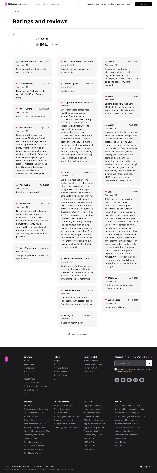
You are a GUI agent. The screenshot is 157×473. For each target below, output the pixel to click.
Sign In (129, 4)
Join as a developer (62, 368)
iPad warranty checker (93, 435)
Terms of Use (37, 466)
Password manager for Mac (35, 427)
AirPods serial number (93, 420)
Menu (121, 4)
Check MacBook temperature (126, 435)
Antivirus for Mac (31, 416)
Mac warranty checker (93, 431)
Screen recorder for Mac (34, 413)
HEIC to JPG (89, 438)
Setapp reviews (60, 372)
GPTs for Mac (89, 449)
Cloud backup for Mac (33, 453)
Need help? (26, 466)
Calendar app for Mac (33, 442)
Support (57, 361)
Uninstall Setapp (31, 390)
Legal (26, 394)
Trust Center (59, 364)
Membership (109, 4)
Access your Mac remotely (125, 420)
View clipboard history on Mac (127, 405)
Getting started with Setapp (35, 386)
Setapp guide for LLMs (63, 405)
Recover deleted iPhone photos (127, 413)
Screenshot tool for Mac (34, 446)
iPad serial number (92, 416)
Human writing (90, 368)
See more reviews (80, 334)
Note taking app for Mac (34, 435)
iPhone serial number (93, 409)
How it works (29, 372)
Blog (56, 379)
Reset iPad (119, 446)
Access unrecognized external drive (129, 416)
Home (26, 361)
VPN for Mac (29, 405)
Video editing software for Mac (37, 431)
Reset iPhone (120, 442)
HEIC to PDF (89, 446)
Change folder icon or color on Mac (129, 409)
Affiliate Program (61, 375)
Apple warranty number (94, 427)
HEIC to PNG (89, 442)
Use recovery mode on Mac (126, 424)
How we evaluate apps (93, 364)
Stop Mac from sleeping (124, 431)
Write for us (89, 372)
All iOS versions (60, 413)
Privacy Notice (126, 372)
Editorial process (91, 361)
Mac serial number (92, 413)
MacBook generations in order (67, 416)
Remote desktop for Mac (34, 449)
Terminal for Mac (31, 438)
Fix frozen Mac (120, 438)
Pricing (27, 375)
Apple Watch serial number (95, 424)
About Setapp (29, 379)
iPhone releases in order (64, 420)
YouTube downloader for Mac (36, 409)
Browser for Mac (31, 420)
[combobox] (147, 466)
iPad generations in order (65, 424)
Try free (144, 4)
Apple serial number (92, 405)
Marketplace (94, 4)
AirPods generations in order (66, 427)
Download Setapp (31, 383)
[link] (116, 380)
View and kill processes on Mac (127, 427)
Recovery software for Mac (35, 424)
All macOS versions (62, 409)
